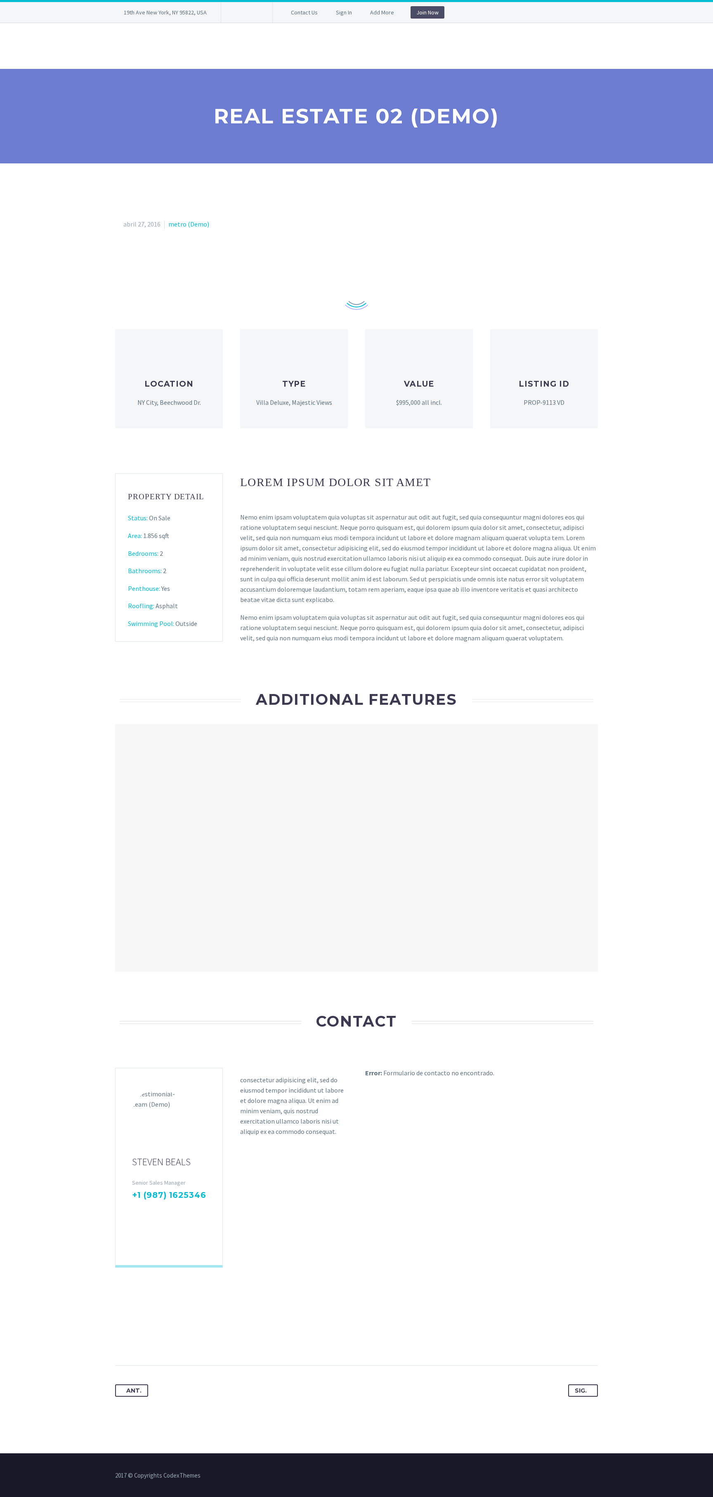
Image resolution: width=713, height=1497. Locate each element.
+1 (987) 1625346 (169, 1195)
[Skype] (189, 1211)
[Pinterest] (153, 1339)
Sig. (581, 1390)
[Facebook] (240, 12)
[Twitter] (252, 12)
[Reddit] (198, 1339)
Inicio (124, 46)
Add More (382, 12)
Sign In (344, 12)
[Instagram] (176, 1211)
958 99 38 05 (169, 46)
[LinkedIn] (162, 1211)
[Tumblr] (168, 1339)
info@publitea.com (348, 46)
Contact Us (304, 12)
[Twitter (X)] (149, 1211)
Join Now (427, 12)
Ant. (134, 1390)
